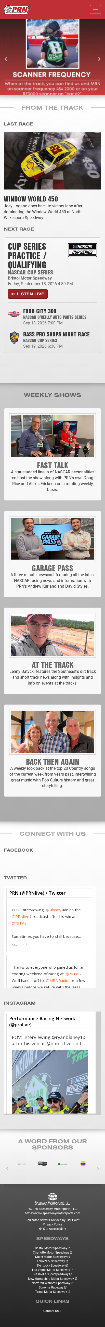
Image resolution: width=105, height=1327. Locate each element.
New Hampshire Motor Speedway (51, 1279)
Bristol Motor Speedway (51, 1248)
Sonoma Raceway (51, 1287)
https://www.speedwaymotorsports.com (52, 1213)
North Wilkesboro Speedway (51, 1283)
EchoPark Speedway (51, 1261)
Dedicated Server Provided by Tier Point (52, 1220)
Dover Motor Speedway (51, 1257)
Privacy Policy (52, 1224)
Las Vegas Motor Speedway (51, 1270)
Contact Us (51, 1311)
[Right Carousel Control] (95, 57)
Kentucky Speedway (51, 1265)
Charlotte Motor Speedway (51, 1252)
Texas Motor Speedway (51, 1292)
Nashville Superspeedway (51, 1274)
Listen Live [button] (30, 293)
